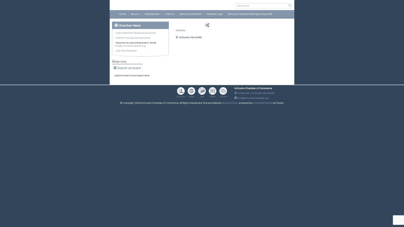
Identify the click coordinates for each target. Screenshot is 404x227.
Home (122, 14)
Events (169, 14)
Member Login (215, 14)
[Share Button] (207, 25)
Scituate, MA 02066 (255, 93)
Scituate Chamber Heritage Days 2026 (250, 14)
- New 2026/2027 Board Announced (135, 33)
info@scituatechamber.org (130, 46)
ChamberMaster (262, 103)
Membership (152, 14)
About (134, 14)
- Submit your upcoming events (132, 38)
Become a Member (191, 14)
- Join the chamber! (126, 50)
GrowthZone (229, 103)
